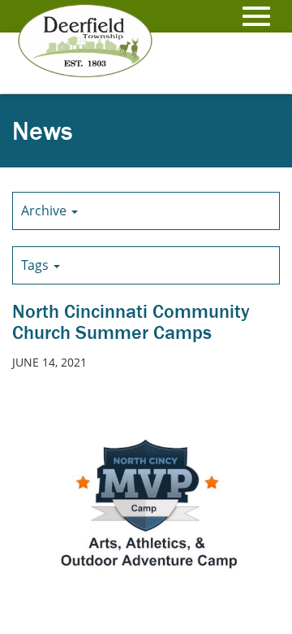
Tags (36, 265)
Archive (45, 210)
